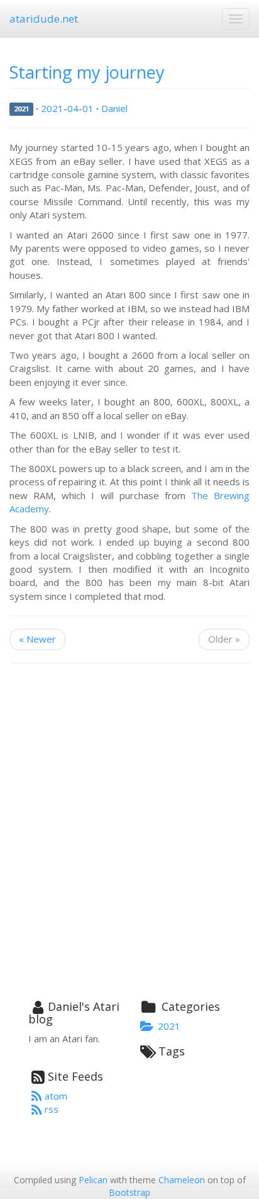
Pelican (93, 1180)
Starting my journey (87, 72)
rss (51, 1109)
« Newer (37, 639)
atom (56, 1095)
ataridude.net (43, 18)
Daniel (114, 108)
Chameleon (181, 1180)
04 (73, 108)
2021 (21, 109)
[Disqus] (129, 833)
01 (88, 108)
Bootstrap (129, 1192)
